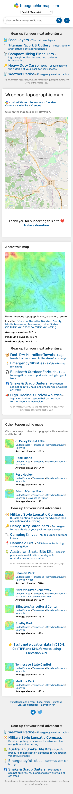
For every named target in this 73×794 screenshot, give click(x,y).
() (33, 324)
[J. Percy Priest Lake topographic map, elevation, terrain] (9, 446)
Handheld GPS (22, 543)
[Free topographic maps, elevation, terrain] (6, 102)
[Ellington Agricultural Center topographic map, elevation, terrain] (9, 611)
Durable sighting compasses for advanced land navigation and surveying (38, 519)
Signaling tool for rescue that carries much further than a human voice (35, 400)
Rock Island (23, 458)
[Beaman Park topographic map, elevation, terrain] (9, 578)
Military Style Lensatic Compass (37, 514)
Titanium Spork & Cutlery (29, 45)
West (30, 579)
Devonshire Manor (38, 498)
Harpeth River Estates (39, 596)
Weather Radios (21, 74)
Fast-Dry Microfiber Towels (32, 355)
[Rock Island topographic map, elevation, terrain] (9, 462)
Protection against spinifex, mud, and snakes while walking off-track (38, 386)
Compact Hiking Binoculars (31, 54)
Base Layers (18, 40)
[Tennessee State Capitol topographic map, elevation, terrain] (9, 669)
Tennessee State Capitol (33, 664)
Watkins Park (25, 681)
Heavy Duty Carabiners (27, 65)
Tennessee (38, 444)
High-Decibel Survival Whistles (36, 395)
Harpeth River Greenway (33, 590)
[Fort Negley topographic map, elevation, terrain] (9, 479)
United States (22, 444)
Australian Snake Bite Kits (31, 551)
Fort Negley (24, 474)
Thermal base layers (43, 40)
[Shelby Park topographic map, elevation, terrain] (9, 628)
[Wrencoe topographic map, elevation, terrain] (35, 282)
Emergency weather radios (53, 74)
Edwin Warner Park (29, 491)
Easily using (38, 649)
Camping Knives (23, 534)
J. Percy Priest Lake (30, 441)
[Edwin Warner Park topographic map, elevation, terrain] (9, 496)
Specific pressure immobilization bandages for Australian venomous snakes (37, 555)
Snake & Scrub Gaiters (29, 383)
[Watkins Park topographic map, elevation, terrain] (9, 686)
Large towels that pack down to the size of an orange (38, 357)
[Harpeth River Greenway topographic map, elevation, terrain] (9, 594)
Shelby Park (24, 623)
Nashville (20, 447)
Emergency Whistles (27, 363)
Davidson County (55, 444)
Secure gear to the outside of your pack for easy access (37, 67)
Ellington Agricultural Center (36, 606)
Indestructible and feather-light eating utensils (39, 47)
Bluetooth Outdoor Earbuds (33, 372)
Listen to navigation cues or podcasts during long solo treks (38, 375)
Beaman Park (25, 573)
